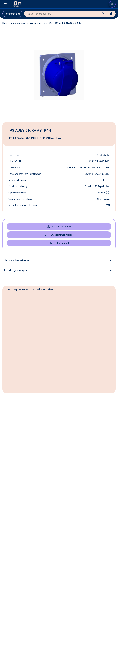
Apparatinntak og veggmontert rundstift (31, 23)
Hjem (4, 23)
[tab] (30, 289)
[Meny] (5, 4)
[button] (59, 260)
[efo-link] (107, 205)
